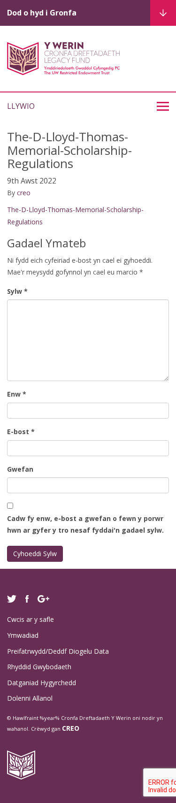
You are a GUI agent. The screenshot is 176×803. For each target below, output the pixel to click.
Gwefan (20, 469)
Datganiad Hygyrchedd (41, 682)
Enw (16, 394)
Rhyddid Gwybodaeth (39, 666)
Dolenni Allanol (30, 698)
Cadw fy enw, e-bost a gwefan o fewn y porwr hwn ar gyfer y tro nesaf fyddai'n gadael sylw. (85, 524)
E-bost (21, 431)
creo (24, 192)
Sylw (17, 291)
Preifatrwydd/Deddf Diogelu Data (58, 651)
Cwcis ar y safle (30, 619)
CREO (70, 728)
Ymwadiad (22, 635)
